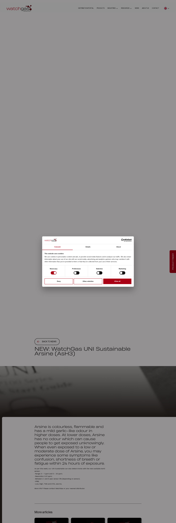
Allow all (117, 281)
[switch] (76, 272)
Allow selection (88, 281)
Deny (59, 281)
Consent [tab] (57, 247)
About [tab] (118, 247)
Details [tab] (88, 247)
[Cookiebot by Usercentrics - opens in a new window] (123, 240)
